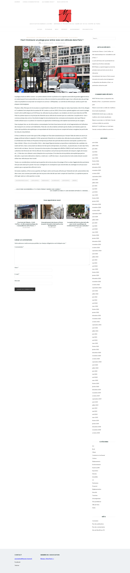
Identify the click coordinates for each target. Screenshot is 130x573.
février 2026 (95, 161)
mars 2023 (95, 269)
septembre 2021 (96, 324)
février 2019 (95, 420)
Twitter (17, 565)
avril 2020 (95, 377)
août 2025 (95, 179)
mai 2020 (94, 374)
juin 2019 (94, 408)
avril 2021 (95, 340)
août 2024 (95, 216)
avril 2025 (95, 192)
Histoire (94, 474)
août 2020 (95, 365)
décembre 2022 (96, 278)
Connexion (95, 521)
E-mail (17, 274)
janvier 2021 (95, 349)
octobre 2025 (96, 173)
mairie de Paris (65, 180)
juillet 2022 (95, 294)
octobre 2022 (96, 284)
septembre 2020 (96, 362)
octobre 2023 (96, 247)
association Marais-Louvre (22, 180)
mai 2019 (94, 411)
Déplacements (31, 37)
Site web (17, 280)
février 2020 (95, 383)
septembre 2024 (96, 213)
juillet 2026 (95, 145)
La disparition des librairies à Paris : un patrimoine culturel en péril (103, 101)
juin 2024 (94, 223)
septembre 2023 (96, 250)
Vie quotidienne (63, 37)
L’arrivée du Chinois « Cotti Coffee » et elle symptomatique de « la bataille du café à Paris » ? (26, 223)
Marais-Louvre (48, 43)
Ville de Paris (73, 37)
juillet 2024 (95, 219)
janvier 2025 (95, 201)
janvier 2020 (95, 386)
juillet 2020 (95, 368)
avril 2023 (95, 266)
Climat (94, 452)
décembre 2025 (96, 167)
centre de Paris (35, 180)
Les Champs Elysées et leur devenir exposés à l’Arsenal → (70, 191)
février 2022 (95, 309)
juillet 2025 (95, 182)
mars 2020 (95, 380)
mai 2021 (94, 337)
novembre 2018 (96, 429)
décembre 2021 (96, 315)
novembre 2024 (96, 207)
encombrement (55, 180)
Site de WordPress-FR (98, 530)
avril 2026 (95, 155)
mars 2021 (95, 343)
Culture (94, 458)
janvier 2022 (95, 312)
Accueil (39, 29)
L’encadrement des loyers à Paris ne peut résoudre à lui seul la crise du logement (52, 223)
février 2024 (95, 235)
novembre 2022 (96, 281)
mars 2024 (95, 232)
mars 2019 (95, 417)
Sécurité (94, 492)
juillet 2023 (95, 257)
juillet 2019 (95, 405)
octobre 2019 (96, 396)
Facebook (17, 562)
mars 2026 (95, 158)
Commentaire (19, 247)
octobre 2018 (96, 433)
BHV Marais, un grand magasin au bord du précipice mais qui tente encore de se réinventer (103, 70)
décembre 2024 (96, 204)
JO (93, 480)
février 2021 (95, 346)
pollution (75, 180)
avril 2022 (95, 303)
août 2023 (95, 253)
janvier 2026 (95, 164)
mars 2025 (95, 195)
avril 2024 (95, 229)
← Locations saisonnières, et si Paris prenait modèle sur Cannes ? (38, 189)
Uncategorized (96, 498)
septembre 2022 (96, 287)
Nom (17, 267)
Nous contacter (62, 2)
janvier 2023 (95, 275)
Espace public (96, 467)
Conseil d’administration (31, 2)
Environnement (75, 29)
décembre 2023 (96, 241)
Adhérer (17, 2)
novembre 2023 (96, 244)
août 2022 (95, 290)
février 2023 (95, 272)
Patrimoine (48, 29)
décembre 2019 (96, 389)
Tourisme (94, 495)
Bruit (56, 29)
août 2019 (95, 402)
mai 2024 (94, 226)
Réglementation (88, 29)
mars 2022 (95, 306)
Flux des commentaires (98, 527)
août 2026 (95, 142)
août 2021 (95, 328)
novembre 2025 (96, 170)
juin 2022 (94, 297)
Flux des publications (98, 524)
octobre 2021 (96, 321)
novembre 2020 (96, 355)
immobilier (95, 477)
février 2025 (95, 198)
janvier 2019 (95, 423)
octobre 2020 (96, 358)
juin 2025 (94, 185)
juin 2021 (94, 334)
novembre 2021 (96, 318)
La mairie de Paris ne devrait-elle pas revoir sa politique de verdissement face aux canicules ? (78, 223)
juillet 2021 (95, 331)
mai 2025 (94, 189)
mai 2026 (94, 151)
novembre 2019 (96, 392)
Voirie (93, 507)
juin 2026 (94, 148)
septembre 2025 (96, 176)
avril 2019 (95, 414)
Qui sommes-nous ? (48, 2)
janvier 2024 (95, 238)
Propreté (64, 29)
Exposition (95, 470)
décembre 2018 (96, 426)
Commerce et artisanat (98, 455)
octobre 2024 (96, 210)
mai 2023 (94, 263)
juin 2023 (94, 260)
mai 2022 (94, 300)
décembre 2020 (96, 352)
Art (93, 446)
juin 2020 (94, 371)
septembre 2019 (96, 399)
